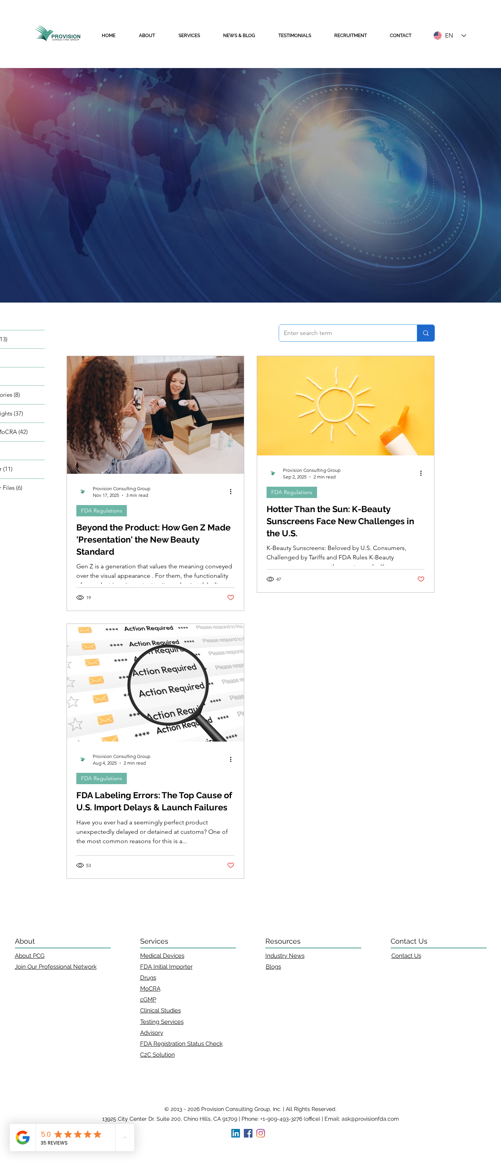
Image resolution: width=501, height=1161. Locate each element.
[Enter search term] (425, 333)
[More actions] (233, 491)
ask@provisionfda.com (370, 1119)
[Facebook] (248, 1133)
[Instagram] (260, 1133)
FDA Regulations (101, 510)
